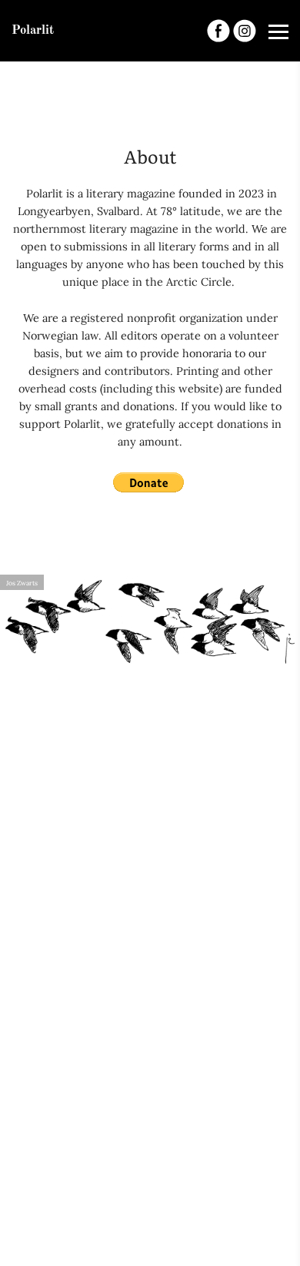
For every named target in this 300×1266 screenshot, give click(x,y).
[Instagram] (244, 30)
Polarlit (33, 30)
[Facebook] (218, 30)
